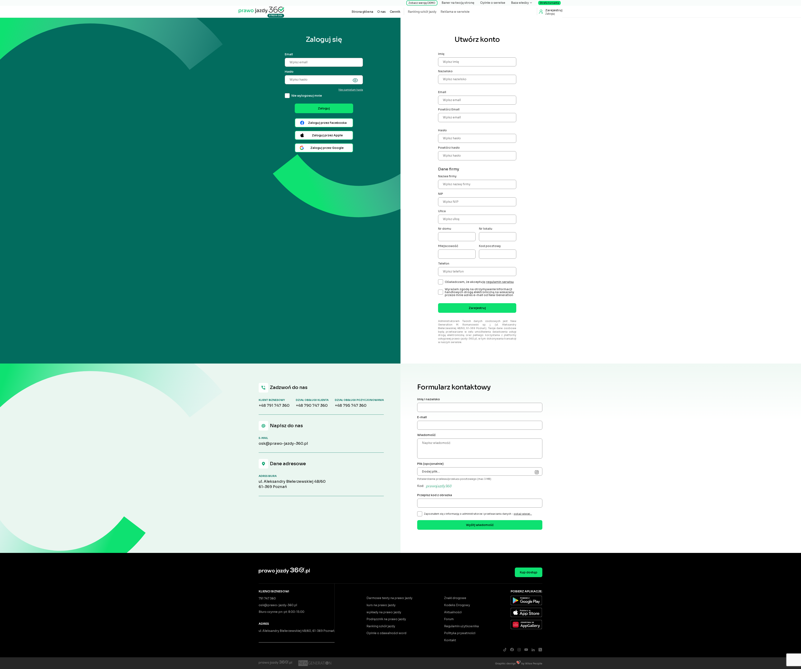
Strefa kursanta (549, 2)
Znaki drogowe (455, 598)
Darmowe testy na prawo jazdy (389, 598)
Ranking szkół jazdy (422, 12)
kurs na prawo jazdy (380, 605)
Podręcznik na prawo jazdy (386, 619)
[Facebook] (512, 650)
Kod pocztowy (490, 246)
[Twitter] (540, 650)
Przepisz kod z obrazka (434, 495)
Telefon (443, 263)
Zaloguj (324, 108)
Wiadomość (426, 434)
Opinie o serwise (492, 3)
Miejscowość (448, 246)
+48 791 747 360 (274, 405)
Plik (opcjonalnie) (430, 463)
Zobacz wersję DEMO (421, 2)
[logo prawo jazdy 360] (261, 10)
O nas (381, 12)
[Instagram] (519, 650)
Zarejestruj (477, 308)
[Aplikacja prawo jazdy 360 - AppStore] (526, 613)
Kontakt (450, 640)
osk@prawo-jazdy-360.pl (283, 443)
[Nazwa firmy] (314, 663)
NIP (440, 193)
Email (289, 54)
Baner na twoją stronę (458, 3)
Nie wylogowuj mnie (306, 96)
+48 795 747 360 (350, 405)
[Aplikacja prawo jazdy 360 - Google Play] (526, 601)
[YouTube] (526, 650)
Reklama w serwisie (455, 12)
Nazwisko (445, 71)
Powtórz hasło (449, 147)
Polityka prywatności (459, 633)
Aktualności (453, 612)
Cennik (395, 12)
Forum (449, 619)
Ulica (442, 211)
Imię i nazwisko (428, 399)
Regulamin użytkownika (461, 626)
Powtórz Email (449, 109)
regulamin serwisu (500, 282)
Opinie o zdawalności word (386, 633)
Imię (441, 53)
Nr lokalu (485, 228)
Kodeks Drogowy (457, 605)
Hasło (289, 71)
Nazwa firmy (447, 176)
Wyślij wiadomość (480, 525)
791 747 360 (267, 598)
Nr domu (444, 228)
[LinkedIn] (533, 650)
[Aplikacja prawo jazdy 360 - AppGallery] (526, 625)
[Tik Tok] (505, 650)
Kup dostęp (528, 572)
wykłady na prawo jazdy (383, 612)
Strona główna (362, 12)
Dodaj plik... (431, 471)
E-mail (422, 417)
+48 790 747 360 (312, 405)
